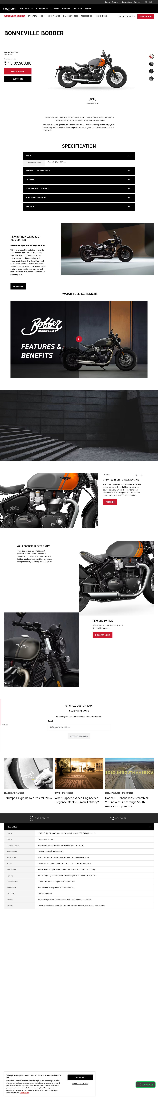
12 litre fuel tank (45, 894)
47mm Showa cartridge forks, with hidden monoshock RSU (63, 858)
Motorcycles (26, 9)
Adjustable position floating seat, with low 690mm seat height (64, 900)
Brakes (9, 863)
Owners (66, 9)
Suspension (11, 857)
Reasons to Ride (70, 16)
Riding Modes (12, 851)
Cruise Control (12, 882)
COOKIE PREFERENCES (80, 1084)
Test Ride (110, 502)
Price (28, 156)
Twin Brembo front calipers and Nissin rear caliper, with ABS (64, 864)
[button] (79, 339)
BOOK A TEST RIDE (126, 16)
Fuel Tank (10, 894)
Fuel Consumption (36, 198)
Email (50, 721)
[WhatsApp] (146, 1084)
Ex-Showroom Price (33, 163)
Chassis (30, 180)
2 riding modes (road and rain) (51, 851)
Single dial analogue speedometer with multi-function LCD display (66, 870)
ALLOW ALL (80, 1077)
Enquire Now (146, 16)
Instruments (11, 869)
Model (42, 16)
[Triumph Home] (10, 8)
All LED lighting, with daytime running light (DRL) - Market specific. (67, 876)
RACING (88, 9)
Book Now (137, 2)
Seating (10, 900)
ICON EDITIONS (101, 16)
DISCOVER (77, 9)
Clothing (55, 9)
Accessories (42, 9)
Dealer (107, 2)
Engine (9, 833)
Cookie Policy (24, 1093)
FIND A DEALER (17, 71)
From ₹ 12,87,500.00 (57, 162)
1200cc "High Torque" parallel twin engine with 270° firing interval (66, 833)
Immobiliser (11, 888)
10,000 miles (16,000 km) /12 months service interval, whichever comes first (71, 906)
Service (30, 207)
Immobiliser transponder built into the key (56, 888)
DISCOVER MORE (102, 635)
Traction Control (13, 845)
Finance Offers (126, 2)
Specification (54, 16)
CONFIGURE (18, 287)
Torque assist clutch (46, 839)
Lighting (10, 875)
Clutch (9, 839)
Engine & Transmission (38, 171)
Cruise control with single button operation (56, 882)
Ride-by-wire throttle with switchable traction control (61, 845)
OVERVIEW (32, 16)
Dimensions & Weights (38, 189)
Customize (115, 2)
